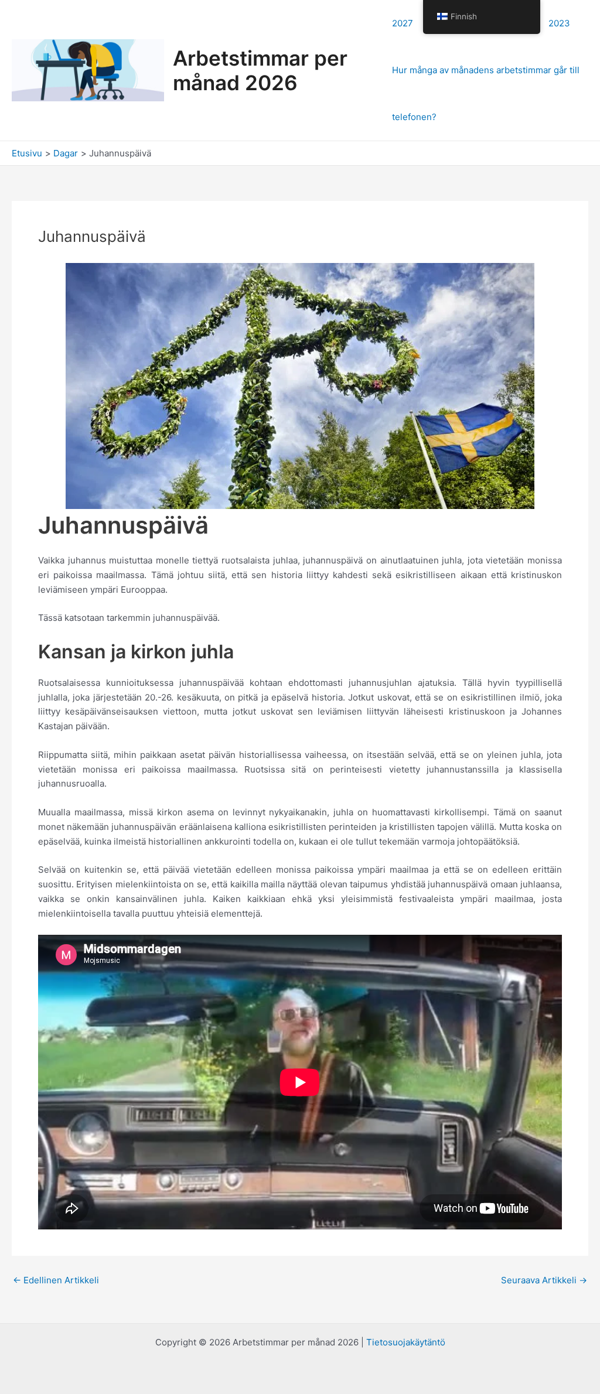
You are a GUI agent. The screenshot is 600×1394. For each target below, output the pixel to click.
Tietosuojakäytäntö (405, 1342)
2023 (559, 23)
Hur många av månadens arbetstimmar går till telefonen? (485, 93)
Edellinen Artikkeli (56, 1280)
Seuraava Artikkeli (544, 1280)
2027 (402, 23)
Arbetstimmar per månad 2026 (260, 70)
